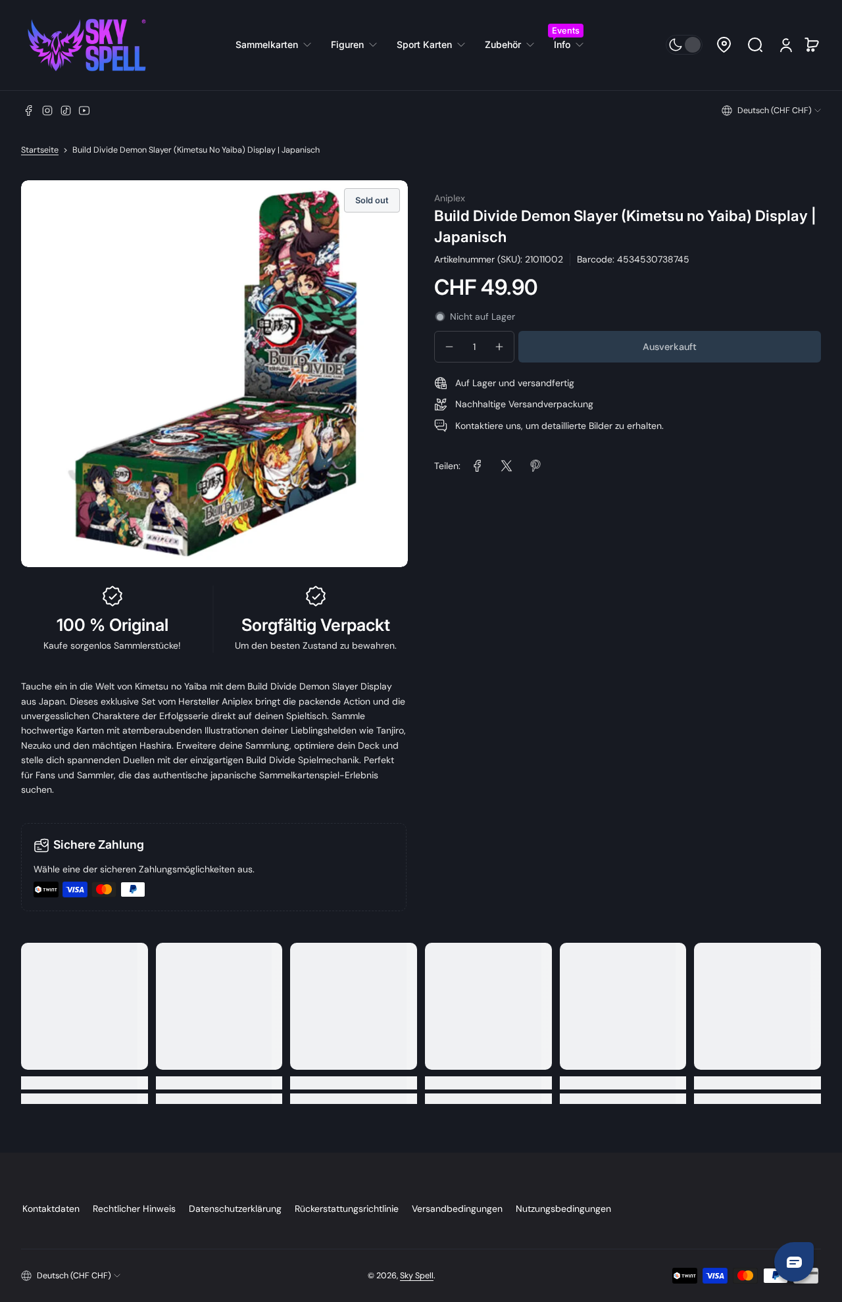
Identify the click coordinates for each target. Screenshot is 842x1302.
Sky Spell (416, 1275)
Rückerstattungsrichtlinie (347, 1208)
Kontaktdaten (51, 1208)
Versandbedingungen (457, 1208)
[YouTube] (84, 110)
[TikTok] (66, 110)
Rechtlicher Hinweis (134, 1208)
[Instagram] (47, 110)
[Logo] (87, 45)
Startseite (40, 150)
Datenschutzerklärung (235, 1208)
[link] (278, 45)
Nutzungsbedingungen (563, 1208)
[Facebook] (29, 110)
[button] (723, 45)
